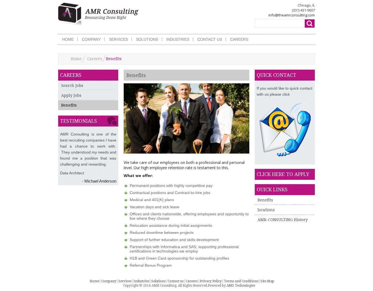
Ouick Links (272, 189)
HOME (68, 39)
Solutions (158, 281)
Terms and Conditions (241, 281)
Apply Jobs (71, 95)
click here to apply (283, 174)
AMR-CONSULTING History (282, 219)
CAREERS (239, 39)
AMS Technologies (241, 285)
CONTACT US (209, 39)
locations (266, 210)
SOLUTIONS (147, 39)
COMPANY (91, 39)
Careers (94, 59)
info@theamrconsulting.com (291, 15)
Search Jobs (72, 85)
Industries (141, 281)
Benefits (69, 105)
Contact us (175, 281)
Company (108, 281)
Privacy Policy (211, 281)
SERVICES (118, 39)
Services (125, 281)
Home (76, 59)
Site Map (267, 281)
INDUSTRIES (177, 39)
